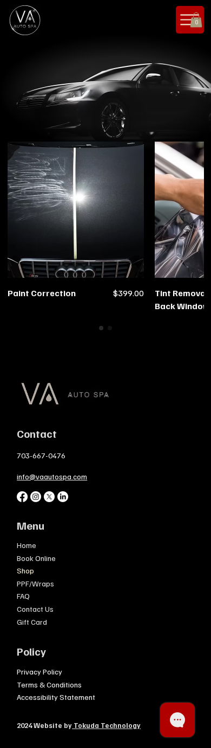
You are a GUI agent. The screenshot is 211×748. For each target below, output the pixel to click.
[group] (105, 227)
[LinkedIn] (62, 496)
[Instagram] (35, 496)
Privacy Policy (39, 671)
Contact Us (35, 608)
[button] (196, 19)
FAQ (23, 595)
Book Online (36, 558)
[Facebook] (22, 496)
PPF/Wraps (35, 583)
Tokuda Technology (106, 725)
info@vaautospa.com (52, 476)
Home (26, 545)
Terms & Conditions (49, 684)
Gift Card (32, 621)
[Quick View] (76, 210)
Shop (25, 570)
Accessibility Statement (56, 697)
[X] (49, 496)
